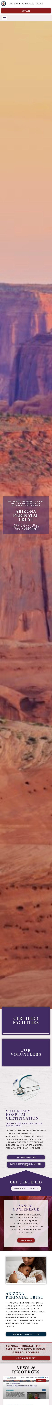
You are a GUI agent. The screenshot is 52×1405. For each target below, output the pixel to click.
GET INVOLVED (26, 1057)
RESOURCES (26, 1025)
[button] (4, 18)
